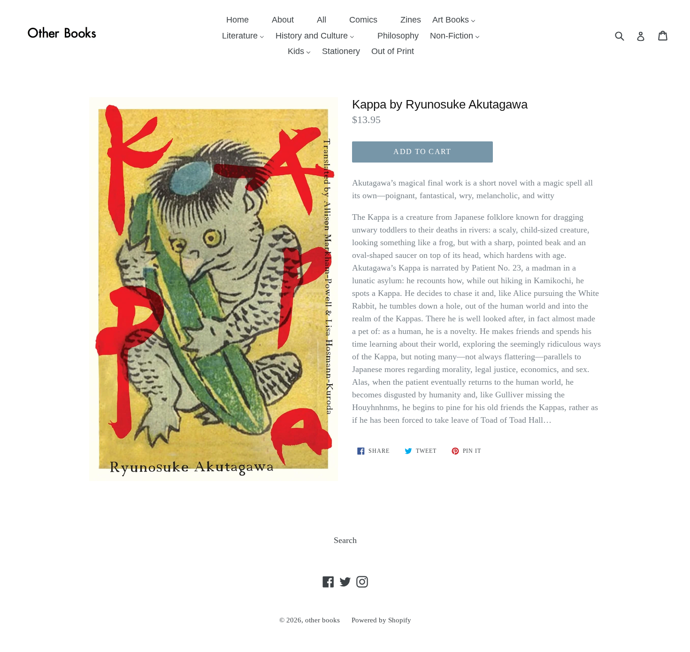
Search (345, 540)
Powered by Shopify (381, 620)
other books (322, 620)
